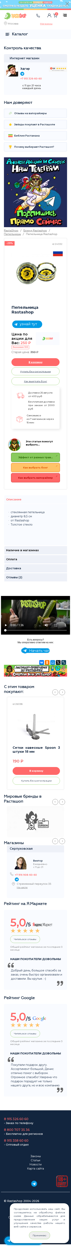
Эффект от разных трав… (35, 457)
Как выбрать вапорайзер (35, 477)
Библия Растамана (27, 135)
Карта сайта (35, 1168)
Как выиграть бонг (35, 381)
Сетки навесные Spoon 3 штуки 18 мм (36, 749)
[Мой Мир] (52, 662)
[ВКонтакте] (41, 662)
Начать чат (39, 650)
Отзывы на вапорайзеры (30, 113)
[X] (58, 662)
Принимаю (39, 1235)
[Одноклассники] (47, 662)
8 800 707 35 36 (17, 1130)
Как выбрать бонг (35, 467)
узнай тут (27, 324)
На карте (22, 887)
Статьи (35, 1160)
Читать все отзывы (25, 939)
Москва (13, 24)
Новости (35, 1164)
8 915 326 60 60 (16, 1119)
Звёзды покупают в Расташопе (34, 124)
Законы (35, 1156)
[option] (36, 271)
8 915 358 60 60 (16, 1140)
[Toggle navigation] (32, 20)
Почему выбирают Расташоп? (34, 146)
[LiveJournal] (63, 662)
